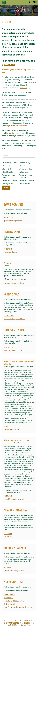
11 (27, 621)
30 (9, 625)
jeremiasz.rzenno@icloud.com (14, 283)
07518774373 (8, 217)
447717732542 (9, 316)
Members (23, 88)
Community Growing (27, 180)
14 (33, 621)
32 (13, 625)
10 (26, 621)
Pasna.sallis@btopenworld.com (14, 319)
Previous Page (8, 621)
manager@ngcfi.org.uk (11, 429)
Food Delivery (25, 163)
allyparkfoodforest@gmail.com (14, 499)
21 (16, 623)
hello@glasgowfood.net (15, 133)
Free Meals (24, 166)
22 (18, 623)
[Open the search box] (30, 2)
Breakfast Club (8, 172)
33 (15, 625)
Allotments (24, 172)
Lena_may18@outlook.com (13, 350)
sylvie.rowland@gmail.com (13, 220)
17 (8, 623)
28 (31, 623)
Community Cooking (10, 180)
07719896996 (8, 347)
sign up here (8, 64)
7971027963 (8, 496)
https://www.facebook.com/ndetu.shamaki (19, 607)
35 (19, 625)
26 (27, 623)
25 (25, 623)
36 (22, 625)
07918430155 (8, 567)
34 (17, 625)
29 (34, 623)
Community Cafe (26, 169)
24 (23, 623)
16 (6, 623)
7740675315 (8, 249)
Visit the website (9, 595)
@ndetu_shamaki (9, 604)
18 (10, 623)
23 (20, 623)
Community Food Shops (8, 176)
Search (6, 188)
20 (14, 623)
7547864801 (8, 534)
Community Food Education (25, 176)
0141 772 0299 (9, 426)
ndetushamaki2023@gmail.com (14, 601)
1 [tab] (19, 14)
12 (29, 621)
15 (4, 623)
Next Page (26, 625)
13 (31, 621)
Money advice (8, 183)
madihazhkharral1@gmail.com (14, 570)
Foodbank (6, 166)
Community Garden (10, 163)
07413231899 (8, 598)
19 (12, 623)
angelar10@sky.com (10, 252)
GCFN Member (25, 183)
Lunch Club (7, 169)
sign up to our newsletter (17, 125)
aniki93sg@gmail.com (11, 537)
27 (29, 623)
